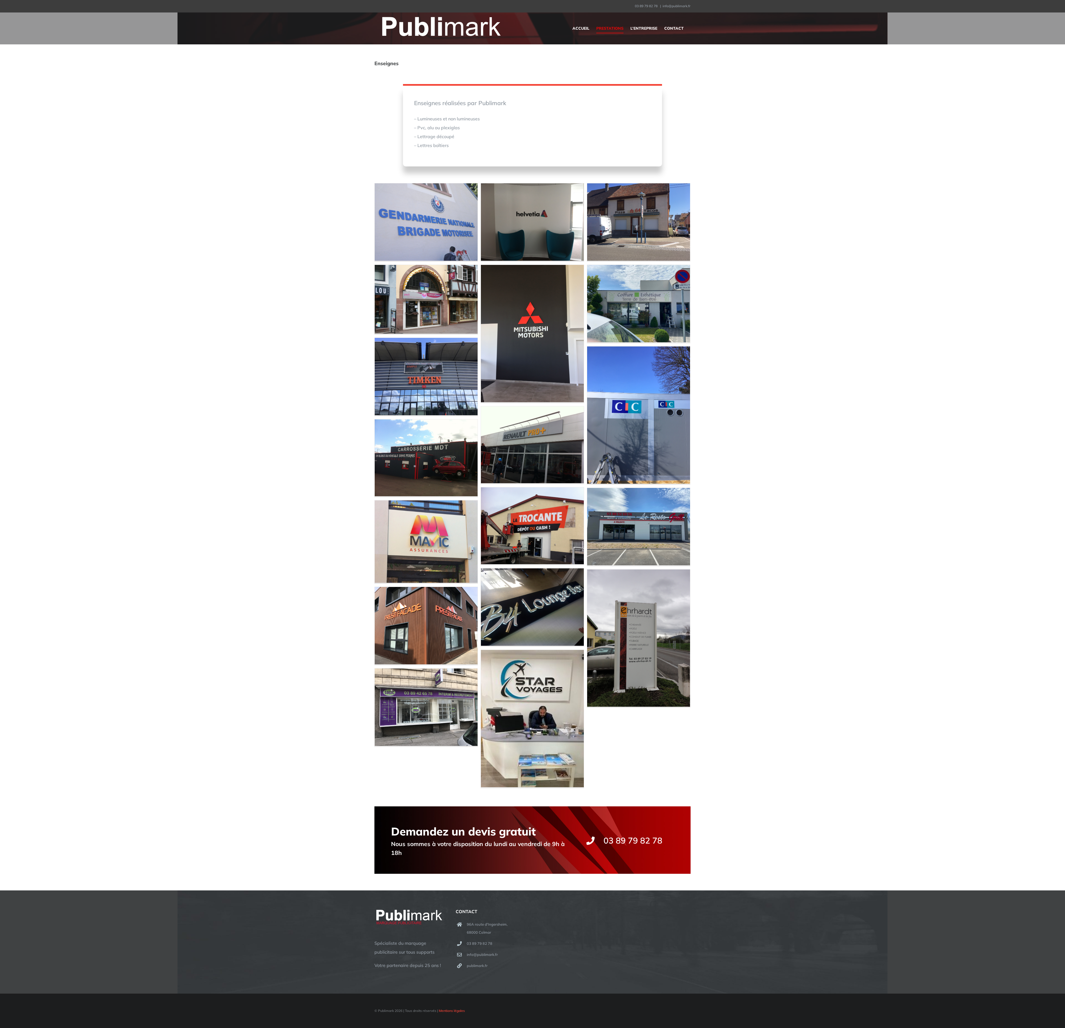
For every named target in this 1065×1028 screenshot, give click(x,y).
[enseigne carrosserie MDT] (426, 457)
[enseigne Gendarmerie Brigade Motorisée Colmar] (426, 222)
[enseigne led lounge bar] (532, 607)
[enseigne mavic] (426, 541)
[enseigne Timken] (426, 376)
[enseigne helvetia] (532, 222)
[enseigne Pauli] (426, 299)
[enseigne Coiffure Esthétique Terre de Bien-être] (638, 303)
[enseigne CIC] (638, 415)
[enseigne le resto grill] (638, 526)
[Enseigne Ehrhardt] (638, 638)
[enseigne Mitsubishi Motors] (532, 333)
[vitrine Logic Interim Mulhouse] (426, 707)
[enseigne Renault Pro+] (532, 444)
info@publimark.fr (677, 6)
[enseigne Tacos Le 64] (638, 222)
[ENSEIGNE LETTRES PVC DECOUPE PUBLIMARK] (426, 625)
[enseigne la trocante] (532, 525)
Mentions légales (452, 1011)
